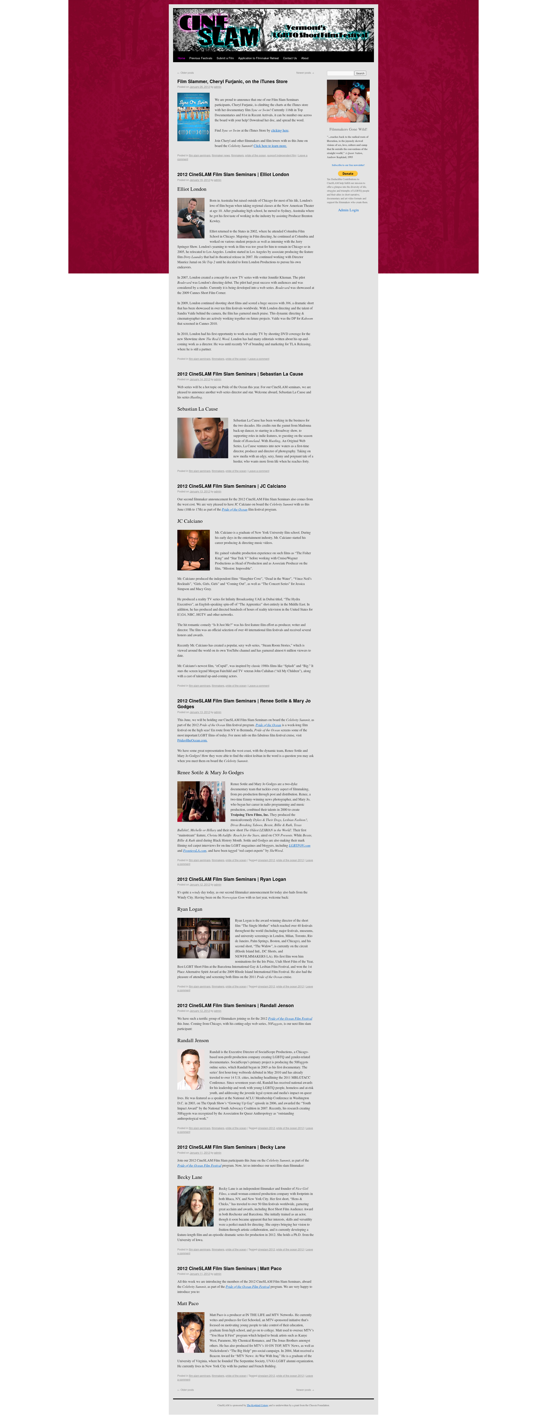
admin (217, 86)
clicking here (279, 130)
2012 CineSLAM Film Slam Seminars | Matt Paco (229, 1268)
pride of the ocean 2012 (290, 860)
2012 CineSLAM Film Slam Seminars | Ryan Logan (231, 879)
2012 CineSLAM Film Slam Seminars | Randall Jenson (235, 1005)
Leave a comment (259, 358)
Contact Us (290, 58)
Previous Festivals (200, 58)
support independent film (281, 155)
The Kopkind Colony (257, 1405)
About (305, 58)
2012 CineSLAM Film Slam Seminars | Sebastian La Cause (240, 373)
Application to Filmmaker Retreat (258, 58)
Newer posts (305, 72)
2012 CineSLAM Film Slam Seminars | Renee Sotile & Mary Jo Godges (244, 703)
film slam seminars (199, 155)
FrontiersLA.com (194, 850)
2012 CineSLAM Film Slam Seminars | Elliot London (233, 174)
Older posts (185, 72)
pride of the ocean (255, 155)
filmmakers (237, 155)
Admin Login (348, 209)
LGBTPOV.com (299, 845)
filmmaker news (221, 155)
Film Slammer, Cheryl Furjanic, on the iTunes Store (232, 81)
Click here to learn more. (270, 145)
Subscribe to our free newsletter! (348, 165)
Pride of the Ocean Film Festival (199, 1165)
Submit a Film (225, 58)
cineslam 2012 (266, 860)
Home (181, 58)
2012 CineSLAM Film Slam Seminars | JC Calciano (231, 486)
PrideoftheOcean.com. (192, 740)
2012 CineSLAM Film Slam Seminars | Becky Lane (231, 1147)
